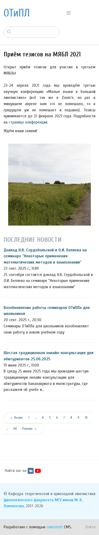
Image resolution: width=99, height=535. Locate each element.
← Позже (16, 418)
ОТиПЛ (17, 13)
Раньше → (29, 429)
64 (15, 429)
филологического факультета (29, 500)
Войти (90, 527)
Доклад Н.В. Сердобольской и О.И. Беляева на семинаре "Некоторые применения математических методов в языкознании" (45, 256)
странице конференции (28, 122)
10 (86, 418)
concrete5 (55, 527)
